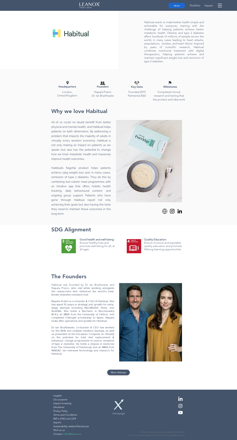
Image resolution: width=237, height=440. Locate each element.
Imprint (57, 422)
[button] (220, 5)
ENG (63, 418)
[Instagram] (172, 211)
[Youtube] (180, 412)
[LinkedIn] (180, 211)
